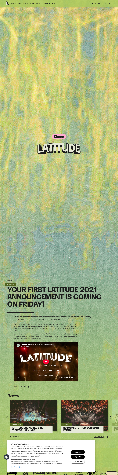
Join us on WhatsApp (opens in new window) (106, 3)
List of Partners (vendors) (17, 467)
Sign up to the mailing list (109, 3)
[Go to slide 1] (10, 437)
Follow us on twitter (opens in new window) (95, 3)
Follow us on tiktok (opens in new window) (102, 3)
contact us (46, 4)
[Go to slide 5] (18, 437)
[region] (51, 456)
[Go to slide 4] (16, 437)
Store (54, 4)
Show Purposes (77, 461)
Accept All (78, 452)
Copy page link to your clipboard (21, 386)
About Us (30, 3)
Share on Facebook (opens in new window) (28, 386)
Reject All (78, 457)
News (19, 3)
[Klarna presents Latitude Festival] (59, 144)
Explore (38, 3)
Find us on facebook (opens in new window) (92, 3)
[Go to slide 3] (14, 437)
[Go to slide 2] (12, 437)
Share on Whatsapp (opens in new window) (24, 386)
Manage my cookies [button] (112, 473)
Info (24, 3)
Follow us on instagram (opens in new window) (99, 3)
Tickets (13, 3)
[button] (6, 457)
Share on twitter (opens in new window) (32, 386)
